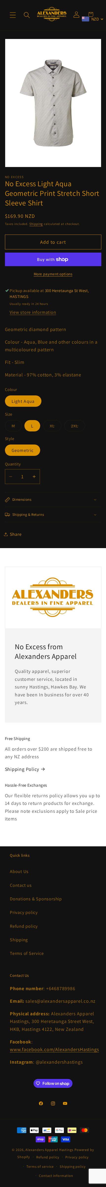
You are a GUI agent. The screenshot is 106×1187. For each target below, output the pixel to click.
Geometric (23, 450)
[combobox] (93, 19)
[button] (13, 15)
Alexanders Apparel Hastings (49, 1149)
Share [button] (16, 534)
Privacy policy (24, 912)
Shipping (36, 224)
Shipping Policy (22, 769)
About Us (19, 871)
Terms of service (40, 1166)
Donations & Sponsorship (36, 899)
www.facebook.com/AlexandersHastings (54, 1049)
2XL (78, 427)
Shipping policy (73, 1166)
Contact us (21, 885)
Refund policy (24, 926)
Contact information (56, 1175)
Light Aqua (23, 401)
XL (56, 427)
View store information (33, 312)
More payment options (53, 273)
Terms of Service (27, 953)
